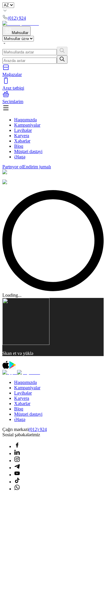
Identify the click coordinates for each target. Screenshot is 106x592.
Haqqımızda (25, 119)
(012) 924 (38, 429)
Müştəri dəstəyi (28, 151)
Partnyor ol (12, 166)
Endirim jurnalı (37, 166)
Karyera (21, 135)
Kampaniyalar (27, 125)
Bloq (18, 146)
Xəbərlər (22, 140)
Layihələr (23, 130)
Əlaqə (19, 156)
